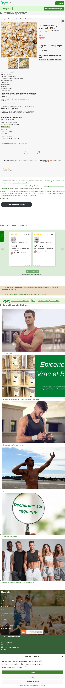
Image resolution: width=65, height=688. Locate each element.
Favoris (26, 154)
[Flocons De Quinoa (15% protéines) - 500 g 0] (13, 63)
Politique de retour (7, 610)
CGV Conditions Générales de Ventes (13, 601)
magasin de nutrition (45, 191)
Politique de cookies (24, 685)
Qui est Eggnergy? (8, 287)
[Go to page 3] (29, 265)
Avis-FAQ (2, 237)
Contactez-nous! (7, 625)
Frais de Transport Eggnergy (10, 607)
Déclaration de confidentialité (37, 685)
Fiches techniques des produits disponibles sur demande (21, 294)
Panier (39, 154)
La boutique (5, 622)
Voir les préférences (32, 682)
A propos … (4, 619)
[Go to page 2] (27, 265)
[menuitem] (56, 19)
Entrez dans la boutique (54, 9)
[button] (62, 656)
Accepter (32, 672)
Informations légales (8, 604)
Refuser (32, 677)
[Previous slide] (2, 249)
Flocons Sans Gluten (26, 19)
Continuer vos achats (16, 204)
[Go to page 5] (33, 265)
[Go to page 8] (39, 265)
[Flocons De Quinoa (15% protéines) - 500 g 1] (24, 63)
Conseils (59, 3)
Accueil (3, 598)
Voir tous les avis (32, 271)
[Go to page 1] (25, 265)
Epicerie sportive (13, 19)
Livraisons (5, 198)
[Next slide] (62, 249)
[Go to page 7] (37, 265)
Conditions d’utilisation (8, 613)
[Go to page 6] (35, 265)
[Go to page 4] (31, 265)
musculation (24, 183)
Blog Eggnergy (6, 628)
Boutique (3, 19)
